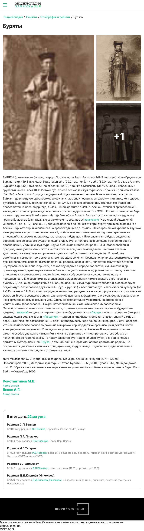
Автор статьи (11, 385)
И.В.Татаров (39, 452)
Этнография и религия (55, 17)
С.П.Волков (38, 428)
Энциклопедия (13, 17)
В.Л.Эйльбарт (40, 468)
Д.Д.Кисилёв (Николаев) (47, 479)
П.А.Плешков (40, 440)
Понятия (31, 17)
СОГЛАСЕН (7, 529)
